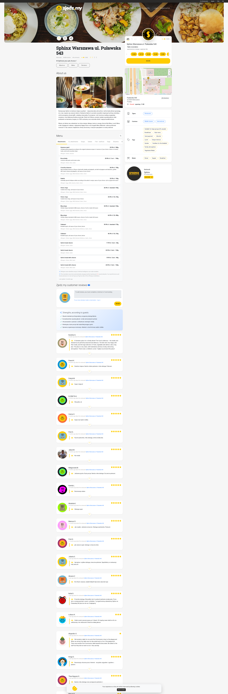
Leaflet (155, 94)
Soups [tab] (83, 141)
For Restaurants (204, 1)
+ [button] (169, 70)
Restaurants (121, 8)
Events (133, 8)
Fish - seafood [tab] (99, 141)
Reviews (84, 65)
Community (144, 8)
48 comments (75, 57)
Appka (212, 1)
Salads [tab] (90, 141)
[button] (126, 54)
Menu (73, 65)
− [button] (169, 73)
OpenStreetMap (162, 94)
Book (148, 61)
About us (62, 65)
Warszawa (59, 57)
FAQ (218, 1)
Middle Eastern (149, 121)
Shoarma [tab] (116, 141)
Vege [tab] (108, 141)
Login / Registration (162, 8)
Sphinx (147, 172)
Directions (166, 98)
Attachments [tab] (62, 141)
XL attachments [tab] (73, 141)
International (160, 121)
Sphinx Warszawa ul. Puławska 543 (142, 44)
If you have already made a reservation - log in (87, 300)
